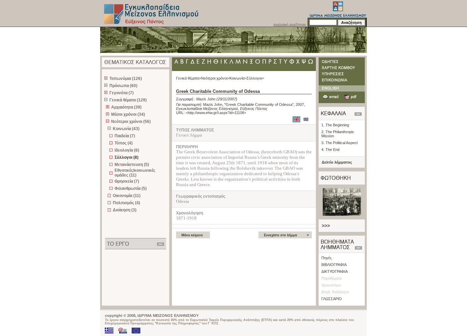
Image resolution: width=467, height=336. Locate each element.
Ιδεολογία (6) (127, 150)
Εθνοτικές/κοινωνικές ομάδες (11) (135, 173)
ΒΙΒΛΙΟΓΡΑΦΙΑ (334, 265)
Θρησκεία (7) (127, 181)
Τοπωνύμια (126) (125, 78)
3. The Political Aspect (339, 143)
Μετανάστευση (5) (132, 164)
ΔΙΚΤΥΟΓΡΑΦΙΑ (334, 271)
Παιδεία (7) (125, 136)
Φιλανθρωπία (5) (131, 188)
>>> (326, 225)
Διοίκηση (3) (124, 210)
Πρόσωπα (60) (123, 85)
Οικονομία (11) (127, 195)
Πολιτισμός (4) (126, 202)
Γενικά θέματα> (188, 78)
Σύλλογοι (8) (126, 157)
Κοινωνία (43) (126, 128)
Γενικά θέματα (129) (128, 100)
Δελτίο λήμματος (337, 162)
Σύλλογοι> (255, 78)
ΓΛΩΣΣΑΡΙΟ (331, 299)
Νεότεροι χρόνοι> (215, 78)
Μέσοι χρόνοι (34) (128, 114)
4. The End (330, 150)
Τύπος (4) (124, 143)
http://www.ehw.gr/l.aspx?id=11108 (216, 113)
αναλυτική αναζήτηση (289, 24)
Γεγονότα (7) (121, 92)
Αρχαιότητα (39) (126, 107)
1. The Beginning (335, 125)
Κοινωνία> (237, 78)
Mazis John (205, 99)
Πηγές (326, 258)
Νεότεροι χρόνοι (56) (131, 121)
